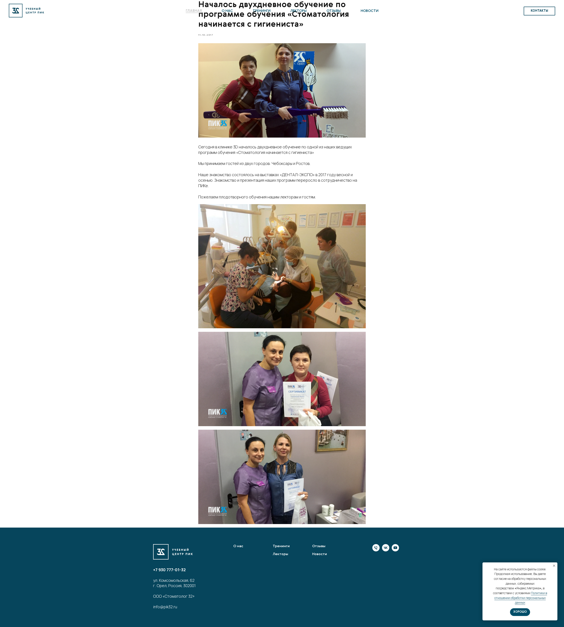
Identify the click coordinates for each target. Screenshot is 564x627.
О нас (227, 11)
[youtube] (395, 550)
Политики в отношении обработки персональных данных (520, 598)
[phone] (376, 550)
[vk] (385, 550)
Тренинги (262, 11)
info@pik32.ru (165, 606)
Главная (194, 11)
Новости (369, 11)
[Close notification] (554, 566)
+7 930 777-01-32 (169, 569)
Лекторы (298, 11)
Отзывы (334, 11)
